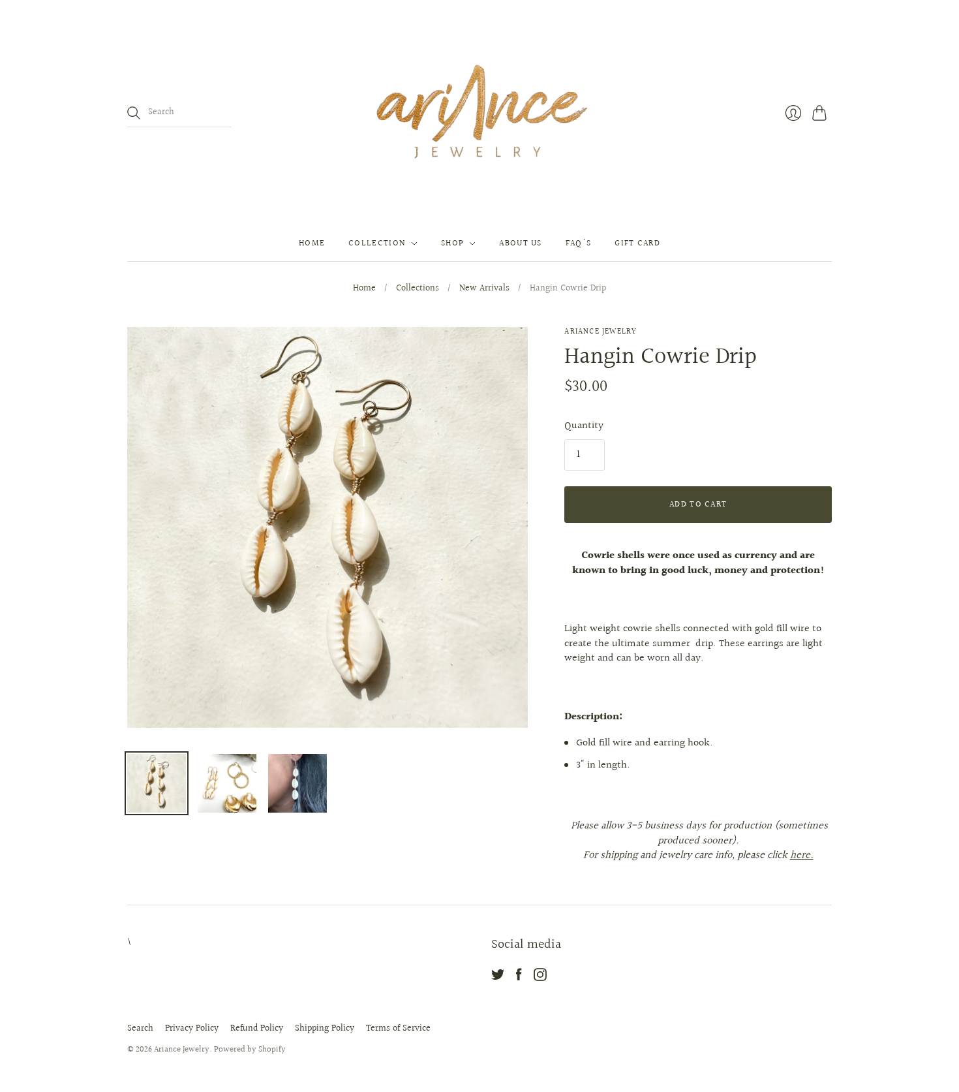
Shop (452, 243)
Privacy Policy (192, 1029)
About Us (520, 243)
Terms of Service (398, 1029)
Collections (417, 289)
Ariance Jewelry (600, 332)
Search (140, 1029)
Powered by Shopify (250, 1049)
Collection (377, 243)
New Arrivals (484, 289)
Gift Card (637, 243)
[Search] (133, 112)
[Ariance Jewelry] (479, 113)
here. (802, 855)
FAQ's (579, 243)
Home (312, 243)
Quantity (583, 426)
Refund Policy (256, 1029)
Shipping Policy (324, 1029)
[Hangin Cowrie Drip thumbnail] (156, 783)
